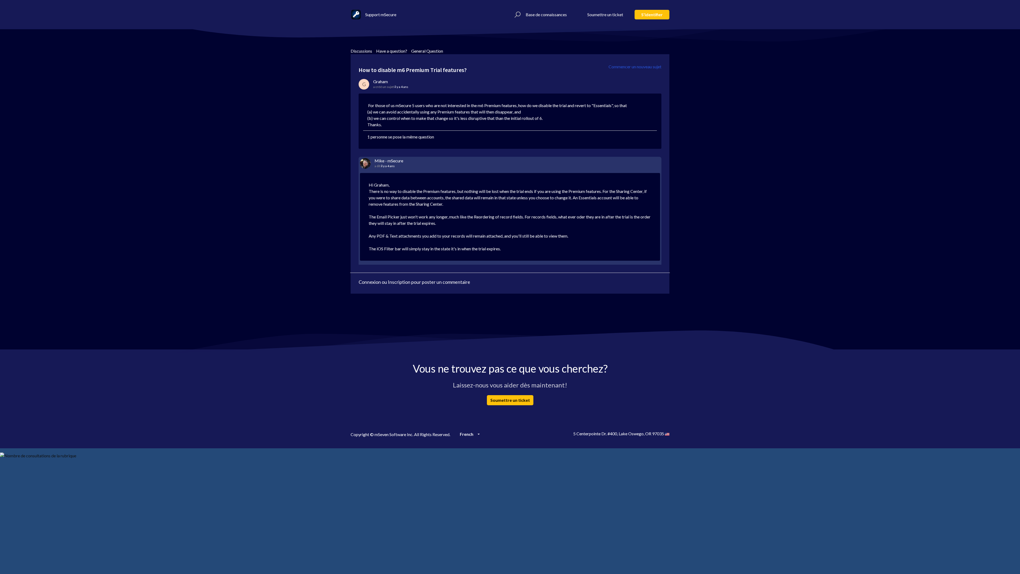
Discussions (361, 50)
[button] (517, 14)
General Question (427, 50)
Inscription (399, 282)
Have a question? (391, 50)
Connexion (370, 282)
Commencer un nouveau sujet (635, 66)
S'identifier (652, 14)
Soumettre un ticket (605, 14)
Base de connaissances (546, 14)
